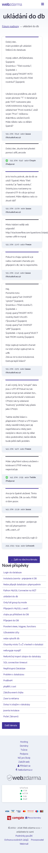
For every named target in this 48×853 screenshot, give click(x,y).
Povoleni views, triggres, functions (19, 627)
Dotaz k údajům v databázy (16, 705)
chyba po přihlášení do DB (16, 615)
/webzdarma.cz (24, 770)
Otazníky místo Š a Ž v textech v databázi (23, 645)
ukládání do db (10, 597)
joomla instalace (11, 711)
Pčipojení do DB (11, 621)
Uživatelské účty (11, 633)
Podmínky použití (24, 836)
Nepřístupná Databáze (14, 669)
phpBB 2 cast (9, 687)
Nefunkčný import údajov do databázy (22, 657)
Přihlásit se (24, 766)
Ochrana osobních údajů (16, 840)
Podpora (24, 754)
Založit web (24, 762)
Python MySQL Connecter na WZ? (19, 591)
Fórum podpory (10, 26)
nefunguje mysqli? (12, 651)
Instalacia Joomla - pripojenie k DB (20, 579)
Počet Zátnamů (10, 717)
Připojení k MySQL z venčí (15, 609)
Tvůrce (24, 750)
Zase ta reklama (11, 699)
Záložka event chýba (13, 693)
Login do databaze (12, 573)
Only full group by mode (15, 603)
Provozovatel (37, 840)
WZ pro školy (24, 758)
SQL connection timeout (15, 663)
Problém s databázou (13, 675)
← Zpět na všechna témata (24, 560)
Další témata (11, 726)
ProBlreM (7, 681)
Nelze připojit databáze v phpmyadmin (22, 585)
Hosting (24, 742)
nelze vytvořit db (11, 639)
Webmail (24, 844)
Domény (24, 746)
